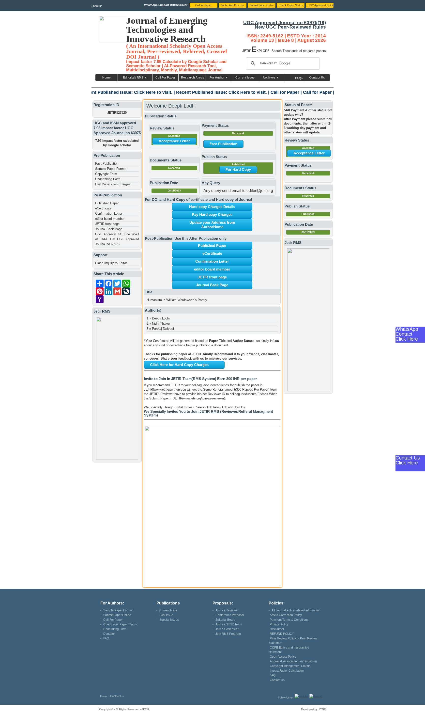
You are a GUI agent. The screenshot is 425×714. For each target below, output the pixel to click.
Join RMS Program (228, 633)
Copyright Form (106, 174)
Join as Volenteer (227, 629)
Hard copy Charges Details (212, 207)
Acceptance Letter (174, 141)
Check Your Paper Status (120, 624)
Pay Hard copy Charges (212, 214)
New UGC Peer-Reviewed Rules (290, 27)
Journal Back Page (108, 229)
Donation (109, 633)
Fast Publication (106, 163)
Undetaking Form (114, 629)
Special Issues (169, 619)
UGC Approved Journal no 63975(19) (284, 22)
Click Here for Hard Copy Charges (179, 365)
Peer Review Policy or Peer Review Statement (293, 641)
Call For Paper (165, 77)
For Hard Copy (238, 169)
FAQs (299, 78)
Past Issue (166, 615)
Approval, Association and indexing (293, 661)
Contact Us (317, 77)
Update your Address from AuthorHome (212, 224)
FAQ (106, 638)
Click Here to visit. (118, 92)
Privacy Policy (279, 624)
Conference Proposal (229, 615)
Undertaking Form (108, 179)
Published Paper (107, 203)
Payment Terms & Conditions (289, 619)
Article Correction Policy (286, 615)
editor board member (109, 219)
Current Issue (245, 77)
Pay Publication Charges (112, 184)
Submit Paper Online (117, 615)
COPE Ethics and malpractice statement (289, 650)
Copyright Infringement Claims (290, 666)
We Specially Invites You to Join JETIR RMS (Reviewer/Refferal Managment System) (208, 413)
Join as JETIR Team (228, 624)
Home (106, 77)
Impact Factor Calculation (287, 670)
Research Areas (192, 77)
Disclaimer (277, 629)
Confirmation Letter (108, 213)
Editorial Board (225, 619)
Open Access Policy (283, 656)
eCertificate (103, 208)
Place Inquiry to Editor (111, 263)
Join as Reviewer (227, 610)
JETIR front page (107, 224)
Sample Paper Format (110, 169)
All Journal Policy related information (296, 610)
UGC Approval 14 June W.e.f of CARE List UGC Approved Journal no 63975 (117, 239)
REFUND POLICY (282, 633)
